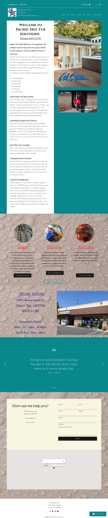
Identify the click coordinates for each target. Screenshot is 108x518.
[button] (100, 4)
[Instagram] (87, 4)
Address (80, 411)
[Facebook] (82, 4)
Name (60, 404)
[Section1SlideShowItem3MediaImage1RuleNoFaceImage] (55, 387)
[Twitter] (84, 4)
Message (61, 424)
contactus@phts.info (12, 4)
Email (80, 404)
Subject (61, 417)
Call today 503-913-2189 (30, 38)
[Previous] (5, 364)
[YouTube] (89, 4)
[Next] (103, 364)
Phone (60, 411)
